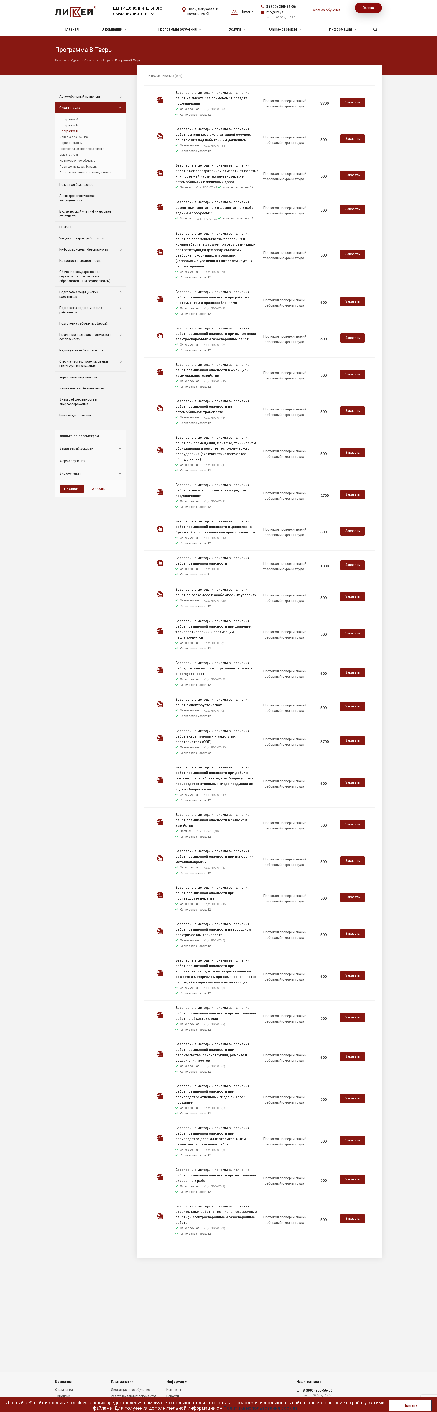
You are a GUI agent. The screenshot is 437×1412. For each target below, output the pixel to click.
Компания (63, 1382)
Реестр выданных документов (134, 1396)
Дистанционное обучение (130, 1390)
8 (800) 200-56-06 (281, 7)
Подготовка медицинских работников (78, 294)
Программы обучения (178, 29)
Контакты (173, 1390)
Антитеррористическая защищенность (77, 198)
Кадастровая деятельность (80, 260)
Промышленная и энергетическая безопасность (85, 337)
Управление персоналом (78, 377)
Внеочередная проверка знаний (82, 148)
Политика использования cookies (260, 1408)
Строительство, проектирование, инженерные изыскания (84, 364)
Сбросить (98, 489)
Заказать (352, 102)
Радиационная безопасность (81, 350)
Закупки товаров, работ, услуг (81, 238)
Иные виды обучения (75, 415)
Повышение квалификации (78, 166)
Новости (172, 1396)
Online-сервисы (283, 29)
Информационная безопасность (83, 249)
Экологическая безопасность (81, 388)
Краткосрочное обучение (77, 160)
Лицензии (62, 1396)
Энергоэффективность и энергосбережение (78, 402)
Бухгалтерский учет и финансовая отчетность (85, 214)
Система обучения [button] (326, 10)
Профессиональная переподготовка (85, 172)
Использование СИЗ (74, 137)
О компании (112, 29)
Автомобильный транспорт (79, 96)
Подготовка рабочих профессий (83, 323)
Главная (72, 29)
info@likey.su (275, 12)
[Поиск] (375, 29)
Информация (341, 29)
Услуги (235, 29)
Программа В (69, 131)
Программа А (69, 119)
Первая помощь (71, 143)
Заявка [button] (368, 8)
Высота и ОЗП (69, 154)
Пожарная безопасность (78, 184)
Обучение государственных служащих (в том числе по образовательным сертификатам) (85, 276)
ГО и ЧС (65, 227)
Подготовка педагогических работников (80, 310)
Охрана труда (69, 107)
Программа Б (69, 125)
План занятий (122, 1382)
